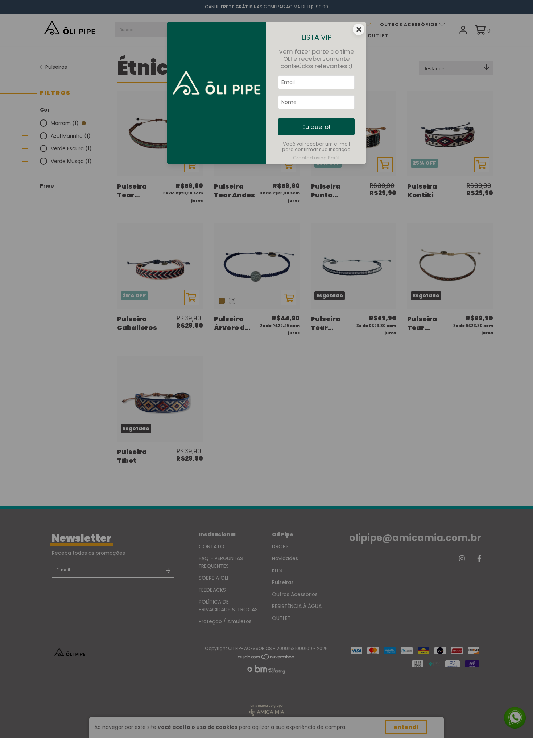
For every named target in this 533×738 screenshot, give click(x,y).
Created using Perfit (316, 158)
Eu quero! (316, 126)
